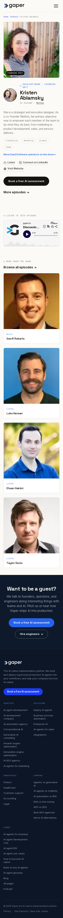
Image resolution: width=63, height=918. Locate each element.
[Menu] (55, 6)
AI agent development (15, 710)
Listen (11, 162)
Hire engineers (31, 634)
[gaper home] (14, 6)
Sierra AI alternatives (45, 817)
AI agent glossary (13, 872)
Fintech (8, 782)
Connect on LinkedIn (35, 162)
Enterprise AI (41, 724)
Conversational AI (13, 729)
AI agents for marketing (16, 766)
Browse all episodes (20, 267)
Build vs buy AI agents (16, 867)
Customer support (13, 793)
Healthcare (10, 787)
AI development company (12, 717)
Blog (6, 878)
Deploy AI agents (43, 710)
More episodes (16, 192)
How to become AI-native (14, 860)
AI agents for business (16, 834)
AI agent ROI (10, 848)
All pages (9, 883)
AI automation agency (15, 724)
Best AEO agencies (44, 812)
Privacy (7, 911)
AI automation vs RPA (45, 796)
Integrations (40, 734)
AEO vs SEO (40, 807)
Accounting (10, 798)
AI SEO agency (12, 760)
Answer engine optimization (12, 745)
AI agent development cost (15, 841)
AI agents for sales (44, 729)
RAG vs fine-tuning (44, 801)
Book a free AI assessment (26, 181)
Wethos (40, 103)
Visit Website (15, 168)
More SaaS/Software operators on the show (30, 154)
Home (6, 16)
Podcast (14, 16)
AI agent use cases (14, 853)
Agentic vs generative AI (46, 784)
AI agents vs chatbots (45, 790)
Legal (6, 803)
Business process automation (43, 717)
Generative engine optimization (14, 754)
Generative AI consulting (11, 736)
